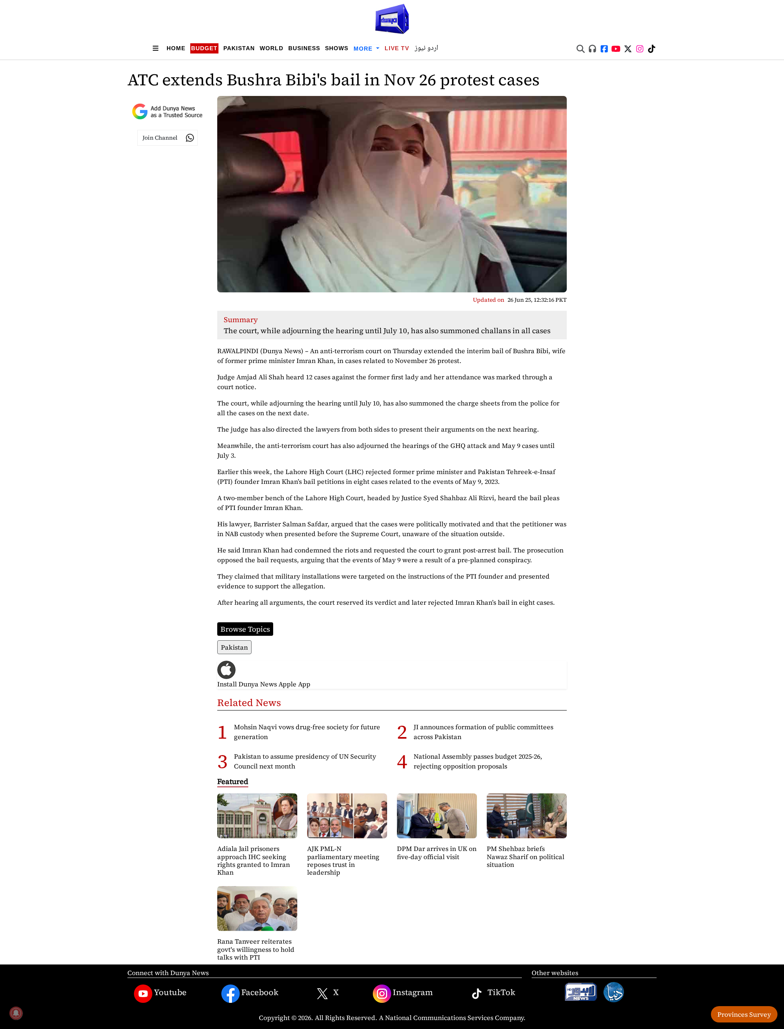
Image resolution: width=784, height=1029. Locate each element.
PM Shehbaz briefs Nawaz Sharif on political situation (525, 856)
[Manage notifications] (15, 1013)
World (271, 48)
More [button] (364, 48)
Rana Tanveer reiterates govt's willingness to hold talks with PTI (255, 949)
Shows (336, 48)
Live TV (397, 48)
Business (304, 48)
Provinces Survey (744, 1014)
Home (176, 48)
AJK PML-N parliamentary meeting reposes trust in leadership (343, 860)
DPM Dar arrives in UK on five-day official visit (437, 852)
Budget (204, 48)
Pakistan (239, 48)
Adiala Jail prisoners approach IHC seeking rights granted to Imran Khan (253, 860)
